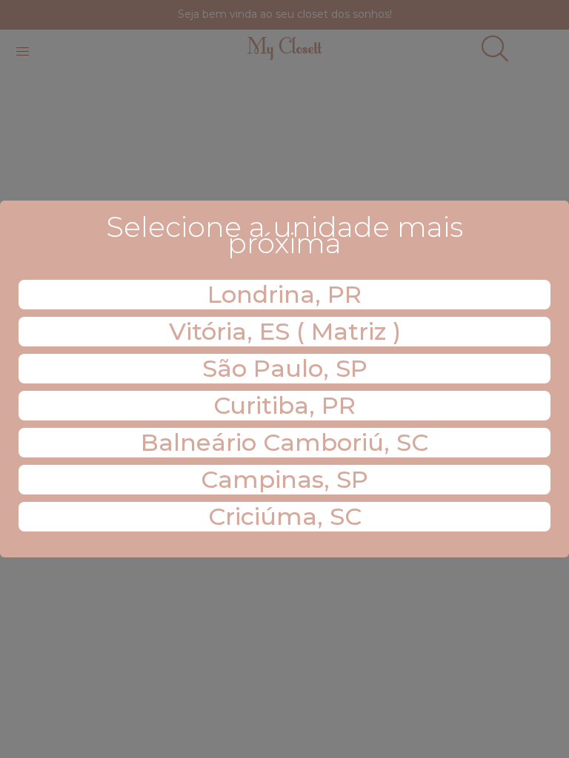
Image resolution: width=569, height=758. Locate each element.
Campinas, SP (284, 479)
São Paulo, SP (284, 368)
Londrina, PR (284, 294)
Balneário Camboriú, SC (284, 442)
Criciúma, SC (285, 516)
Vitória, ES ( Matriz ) (285, 331)
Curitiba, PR (284, 405)
